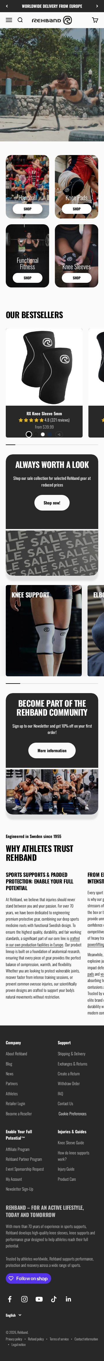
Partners (12, 1083)
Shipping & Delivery (71, 1053)
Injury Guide (66, 1169)
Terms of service (59, 1338)
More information (52, 750)
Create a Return (69, 1073)
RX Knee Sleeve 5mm (44, 413)
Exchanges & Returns (72, 1064)
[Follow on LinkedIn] (69, 1299)
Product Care (67, 1179)
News (9, 1073)
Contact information (86, 1338)
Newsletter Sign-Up (19, 1189)
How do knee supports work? (73, 1155)
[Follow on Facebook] (10, 1299)
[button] (31, 420)
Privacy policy (14, 1338)
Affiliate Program (17, 1149)
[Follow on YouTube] (39, 1299)
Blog (9, 1064)
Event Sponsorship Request (25, 1169)
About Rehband (16, 1053)
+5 (59, 434)
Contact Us (65, 1103)
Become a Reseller (19, 1113)
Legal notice (19, 1344)
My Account (14, 1179)
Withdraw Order (69, 1083)
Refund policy (36, 1338)
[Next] (97, 6)
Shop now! (52, 503)
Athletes (12, 1093)
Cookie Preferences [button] (72, 1113)
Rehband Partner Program (24, 1159)
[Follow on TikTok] (54, 1299)
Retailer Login (15, 1103)
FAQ (60, 1093)
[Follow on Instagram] (24, 1299)
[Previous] (7, 6)
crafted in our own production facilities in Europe (43, 941)
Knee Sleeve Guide (71, 1142)
